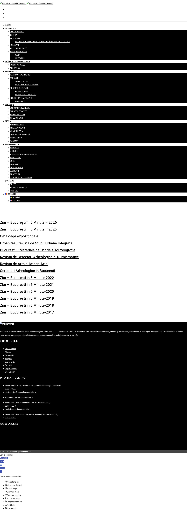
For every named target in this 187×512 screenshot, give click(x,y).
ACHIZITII (14, 151)
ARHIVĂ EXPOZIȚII (17, 115)
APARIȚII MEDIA (16, 131)
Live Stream (10, 372)
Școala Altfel (21, 81)
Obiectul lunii (16, 118)
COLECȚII (13, 35)
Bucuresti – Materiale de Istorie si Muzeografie (37, 250)
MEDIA (8, 121)
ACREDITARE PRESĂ (18, 188)
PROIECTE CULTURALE (19, 88)
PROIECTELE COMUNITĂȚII (25, 95)
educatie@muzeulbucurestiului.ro (19, 397)
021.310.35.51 (10, 418)
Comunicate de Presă (20, 134)
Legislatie (14, 171)
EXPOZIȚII (9, 105)
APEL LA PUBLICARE (18, 48)
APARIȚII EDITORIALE (18, 52)
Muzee (8, 352)
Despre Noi (9, 355)
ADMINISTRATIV (12, 144)
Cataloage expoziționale (19, 236)
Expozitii (8, 365)
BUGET (13, 161)
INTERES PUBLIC (16, 168)
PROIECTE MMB (21, 91)
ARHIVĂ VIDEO (16, 138)
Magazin (8, 358)
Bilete (13, 184)
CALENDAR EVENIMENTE (20, 75)
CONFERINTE (20, 101)
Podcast (14, 141)
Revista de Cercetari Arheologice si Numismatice (39, 257)
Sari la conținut (6, 455)
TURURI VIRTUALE (17, 65)
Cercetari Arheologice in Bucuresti (27, 271)
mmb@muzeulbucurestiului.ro (17, 409)
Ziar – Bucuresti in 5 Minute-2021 (27, 285)
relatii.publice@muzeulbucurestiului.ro (20, 392)
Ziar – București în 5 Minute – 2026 (28, 222)
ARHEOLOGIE (15, 158)
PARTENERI (14, 191)
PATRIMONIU (15, 38)
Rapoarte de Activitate (21, 178)
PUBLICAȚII (14, 45)
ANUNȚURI (14, 148)
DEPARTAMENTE (17, 32)
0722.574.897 (10, 389)
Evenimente (10, 362)
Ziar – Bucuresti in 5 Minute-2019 (27, 298)
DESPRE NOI (10, 28)
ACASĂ (8, 25)
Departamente (11, 368)
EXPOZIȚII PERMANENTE (20, 108)
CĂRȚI (17, 55)
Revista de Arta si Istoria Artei (24, 264)
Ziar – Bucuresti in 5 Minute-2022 (27, 278)
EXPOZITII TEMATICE (18, 111)
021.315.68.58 (10, 406)
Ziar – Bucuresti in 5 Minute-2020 (27, 291)
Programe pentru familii (26, 85)
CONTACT (9, 181)
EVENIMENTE (11, 71)
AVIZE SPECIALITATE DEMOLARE (23, 154)
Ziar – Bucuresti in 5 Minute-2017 (27, 312)
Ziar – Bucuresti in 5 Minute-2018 (27, 305)
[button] (12, 482)
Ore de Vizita (10, 349)
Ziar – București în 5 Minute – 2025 (28, 229)
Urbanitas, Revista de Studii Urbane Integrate (36, 243)
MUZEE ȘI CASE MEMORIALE (17, 61)
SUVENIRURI (20, 58)
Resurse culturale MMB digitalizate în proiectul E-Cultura (42, 42)
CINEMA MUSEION (17, 128)
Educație (14, 78)
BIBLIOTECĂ (15, 68)
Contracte (15, 164)
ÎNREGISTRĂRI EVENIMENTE (21, 98)
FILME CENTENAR (17, 125)
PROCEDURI (15, 174)
